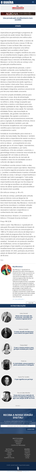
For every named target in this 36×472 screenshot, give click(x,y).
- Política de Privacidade (18, 445)
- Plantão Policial (9, 457)
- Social (27, 457)
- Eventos (27, 452)
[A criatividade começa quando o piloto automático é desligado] (6, 364)
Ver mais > (18, 405)
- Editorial (27, 451)
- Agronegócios (9, 451)
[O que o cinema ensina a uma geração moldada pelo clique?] (6, 349)
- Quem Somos (18, 440)
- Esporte (9, 454)
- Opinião (27, 456)
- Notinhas (27, 454)
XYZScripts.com (26, 471)
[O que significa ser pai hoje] (6, 380)
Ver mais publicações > (19, 299)
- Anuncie (18, 443)
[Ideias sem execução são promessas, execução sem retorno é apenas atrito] (6, 317)
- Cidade (9, 452)
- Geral (9, 456)
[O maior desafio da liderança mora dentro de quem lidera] (6, 333)
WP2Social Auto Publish (12, 471)
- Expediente (18, 442)
